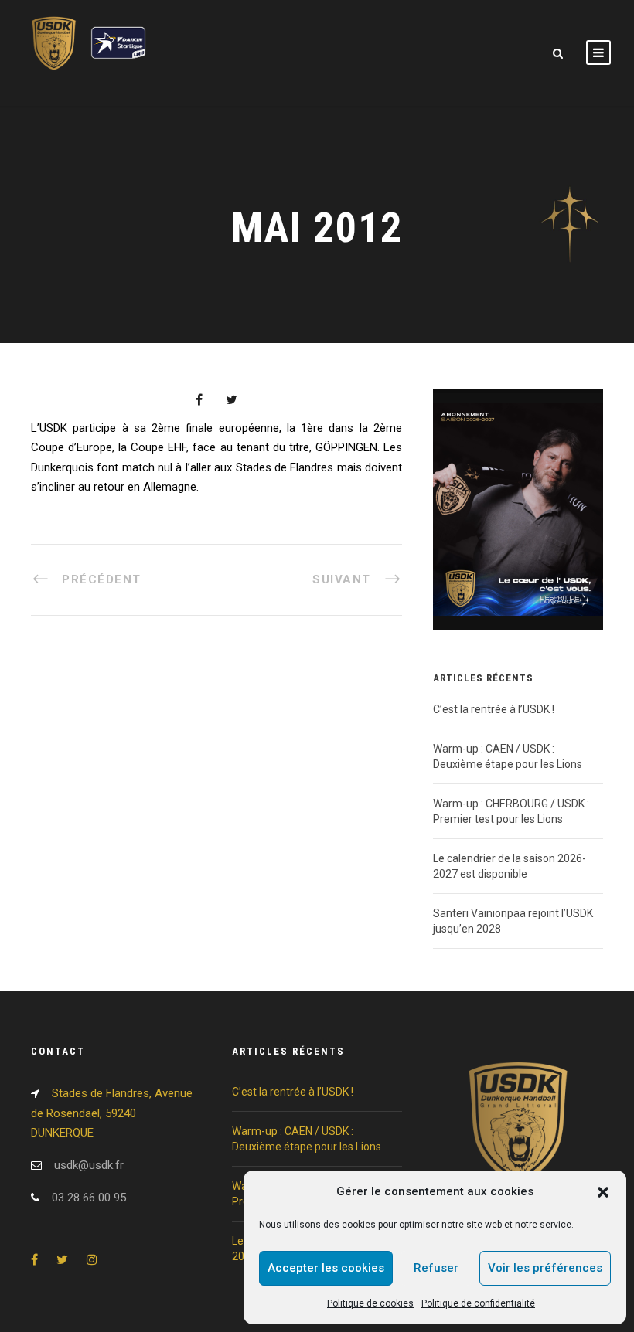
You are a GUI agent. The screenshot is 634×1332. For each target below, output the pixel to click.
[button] (603, 1192)
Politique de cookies (370, 1303)
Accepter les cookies (326, 1268)
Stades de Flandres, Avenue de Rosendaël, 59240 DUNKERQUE (112, 1113)
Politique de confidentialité (478, 1303)
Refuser (436, 1268)
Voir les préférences (545, 1268)
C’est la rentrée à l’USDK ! (493, 709)
